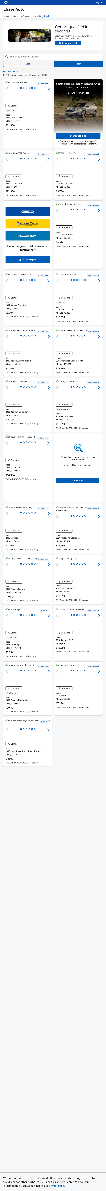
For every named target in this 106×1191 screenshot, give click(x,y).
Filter (78, 63)
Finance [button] (15, 16)
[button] (101, 1182)
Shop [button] (45, 16)
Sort (28, 63)
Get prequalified (68, 43)
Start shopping (78, 135)
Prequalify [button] (36, 16)
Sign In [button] (99, 2)
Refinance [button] (25, 16)
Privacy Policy (57, 1185)
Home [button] (6, 16)
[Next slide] (48, 88)
